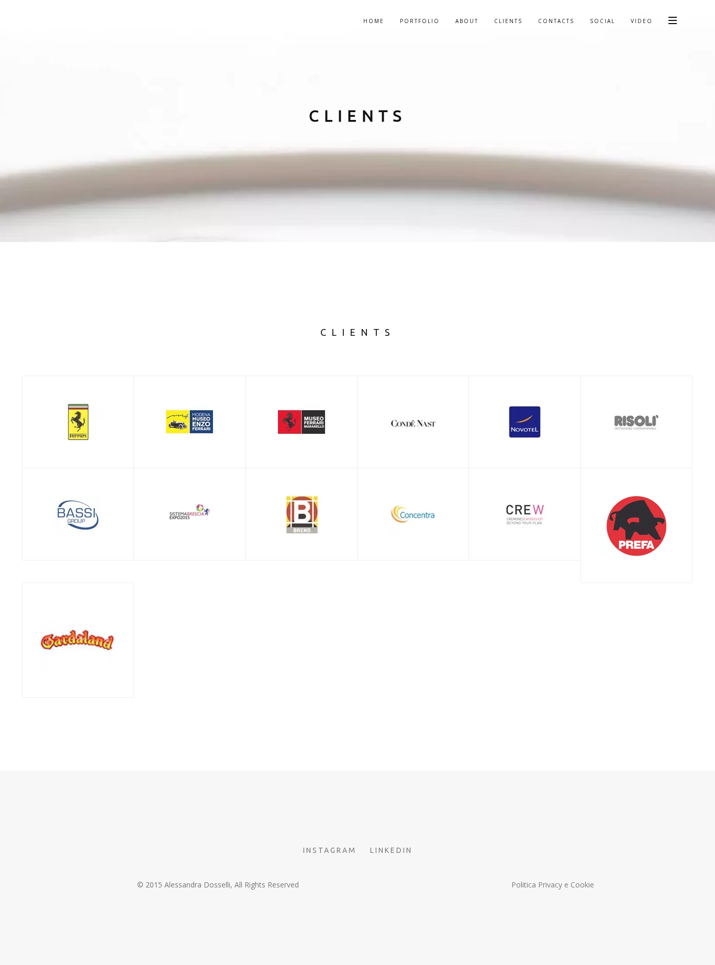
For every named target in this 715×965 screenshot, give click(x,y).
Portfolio (420, 21)
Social (602, 21)
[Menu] (673, 20)
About (466, 21)
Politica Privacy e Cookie (552, 885)
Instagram (329, 850)
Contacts (556, 21)
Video (642, 21)
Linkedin (391, 850)
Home (373, 21)
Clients (508, 21)
